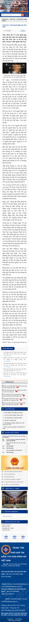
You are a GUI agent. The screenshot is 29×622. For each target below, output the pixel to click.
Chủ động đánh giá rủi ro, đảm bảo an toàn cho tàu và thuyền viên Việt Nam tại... (15, 365)
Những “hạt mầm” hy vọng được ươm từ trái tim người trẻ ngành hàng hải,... (15, 359)
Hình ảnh (8, 488)
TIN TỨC (12, 19)
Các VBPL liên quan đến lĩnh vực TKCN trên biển (13, 481)
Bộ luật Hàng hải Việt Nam (9, 476)
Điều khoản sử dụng (14, 620)
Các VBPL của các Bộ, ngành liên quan (11, 484)
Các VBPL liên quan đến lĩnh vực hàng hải (12, 479)
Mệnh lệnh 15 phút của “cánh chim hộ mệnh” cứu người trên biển (15, 369)
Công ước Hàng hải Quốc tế (9, 474)
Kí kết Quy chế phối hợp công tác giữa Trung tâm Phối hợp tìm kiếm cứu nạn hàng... (15, 354)
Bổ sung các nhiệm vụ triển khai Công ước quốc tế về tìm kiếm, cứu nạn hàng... (15, 374)
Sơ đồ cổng (18, 619)
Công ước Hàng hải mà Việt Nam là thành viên (13, 471)
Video (17, 488)
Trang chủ (5, 19)
